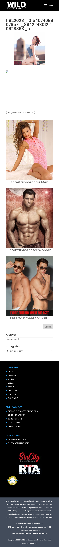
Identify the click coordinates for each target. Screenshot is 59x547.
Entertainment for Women (29, 250)
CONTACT (13, 398)
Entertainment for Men (29, 182)
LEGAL (10, 383)
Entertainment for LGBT (29, 318)
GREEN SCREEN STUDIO (19, 443)
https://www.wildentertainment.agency (29, 533)
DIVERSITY (12, 375)
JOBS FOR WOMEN (16, 415)
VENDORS (12, 390)
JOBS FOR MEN (15, 418)
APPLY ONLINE (14, 426)
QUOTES (12, 394)
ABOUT (11, 371)
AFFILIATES (13, 386)
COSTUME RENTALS (17, 439)
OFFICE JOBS (14, 422)
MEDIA (11, 379)
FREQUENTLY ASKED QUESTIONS (23, 411)
